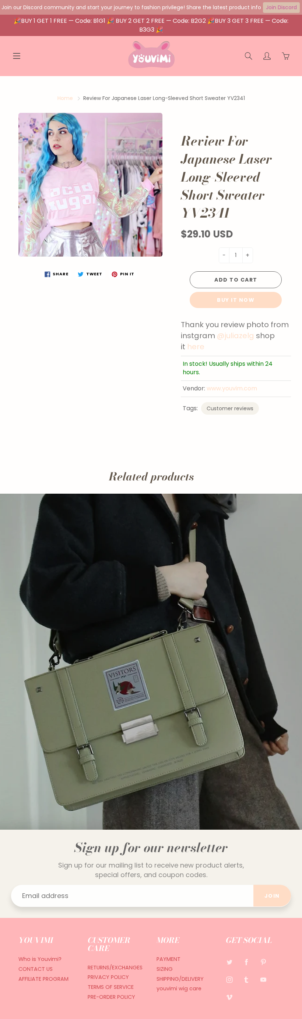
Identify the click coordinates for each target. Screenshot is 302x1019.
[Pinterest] (263, 961)
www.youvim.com (232, 388)
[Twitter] (229, 961)
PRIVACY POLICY (108, 977)
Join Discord (281, 7)
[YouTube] (263, 979)
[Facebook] (246, 961)
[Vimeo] (229, 997)
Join (272, 896)
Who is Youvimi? (40, 959)
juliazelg (239, 335)
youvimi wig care (179, 988)
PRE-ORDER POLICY (111, 997)
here (195, 347)
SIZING (165, 969)
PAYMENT (168, 959)
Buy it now (235, 300)
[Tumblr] (246, 979)
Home (65, 98)
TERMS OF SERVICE (111, 987)
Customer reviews (230, 408)
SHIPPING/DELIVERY (180, 979)
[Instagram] (229, 979)
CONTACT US (35, 969)
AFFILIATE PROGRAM (43, 979)
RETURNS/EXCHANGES (115, 967)
